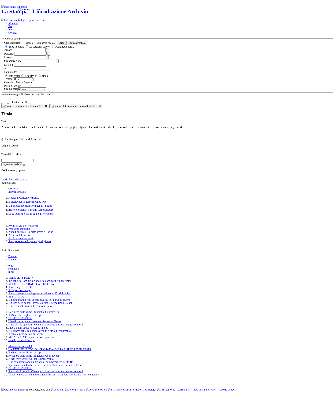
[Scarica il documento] (24, 165)
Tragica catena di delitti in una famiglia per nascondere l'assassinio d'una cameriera (53, 374)
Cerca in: (9, 82)
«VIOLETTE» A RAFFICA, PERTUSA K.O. (34, 283)
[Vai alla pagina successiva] (29, 103)
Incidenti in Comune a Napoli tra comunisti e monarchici (39, 280)
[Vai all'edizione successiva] (6, 103)
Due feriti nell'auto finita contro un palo (30, 306)
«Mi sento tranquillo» (20, 228)
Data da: (8, 64)
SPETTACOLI (16, 296)
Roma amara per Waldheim (23, 225)
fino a (45, 75)
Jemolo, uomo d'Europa (21, 340)
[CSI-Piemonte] (166, 389)
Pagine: (8, 85)
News (11, 29)
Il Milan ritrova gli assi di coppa (25, 315)
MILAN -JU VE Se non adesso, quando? (31, 337)
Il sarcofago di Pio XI (20, 287)
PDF (45, 106)
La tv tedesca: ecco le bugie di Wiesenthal (31, 213)
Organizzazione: (13, 60)
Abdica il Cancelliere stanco (23, 197)
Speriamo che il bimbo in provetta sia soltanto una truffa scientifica (44, 365)
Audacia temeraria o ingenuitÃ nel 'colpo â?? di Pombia (39, 293)
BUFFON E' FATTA (20, 318)
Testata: (8, 78)
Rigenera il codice (12, 164)
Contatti (12, 32)
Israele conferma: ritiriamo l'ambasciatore (30, 209)
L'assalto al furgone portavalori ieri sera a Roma (34, 321)
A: (5, 68)
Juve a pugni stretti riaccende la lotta (28, 327)
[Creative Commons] (13, 389)
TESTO (96, 106)
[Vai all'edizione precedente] (2, 103)
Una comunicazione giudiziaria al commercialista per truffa (40, 361)
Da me (12, 259)
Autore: (8, 49)
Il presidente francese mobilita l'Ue (27, 201)
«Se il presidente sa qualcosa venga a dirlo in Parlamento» (40, 330)
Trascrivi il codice (11, 154)
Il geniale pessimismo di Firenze (26, 333)
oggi (10, 265)
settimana (13, 268)
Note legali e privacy (204, 389)
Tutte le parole (16, 46)
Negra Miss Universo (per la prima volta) (31, 358)
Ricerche (13, 23)
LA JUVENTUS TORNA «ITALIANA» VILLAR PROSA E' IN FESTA (49, 349)
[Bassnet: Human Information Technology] (132, 389)
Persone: (9, 53)
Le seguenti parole (39, 46)
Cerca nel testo (12, 42)
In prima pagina (17, 191)
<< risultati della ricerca (14, 179)
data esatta (14, 75)
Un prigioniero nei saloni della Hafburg (30, 205)
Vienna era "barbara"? (20, 277)
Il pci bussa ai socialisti (21, 238)
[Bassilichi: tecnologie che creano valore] (75, 389)
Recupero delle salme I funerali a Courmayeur (33, 311)
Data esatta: (10, 71)
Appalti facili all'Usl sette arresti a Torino (30, 231)
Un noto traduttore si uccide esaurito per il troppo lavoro (39, 299)
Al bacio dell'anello (19, 235)
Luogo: (8, 57)
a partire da (30, 75)
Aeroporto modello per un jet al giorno (29, 241)
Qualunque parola (64, 46)
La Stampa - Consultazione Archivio (44, 11)
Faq (10, 26)
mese (11, 271)
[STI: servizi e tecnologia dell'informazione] (57, 389)
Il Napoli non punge (19, 290)
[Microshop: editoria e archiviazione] (96, 389)
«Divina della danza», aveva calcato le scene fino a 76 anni (40, 302)
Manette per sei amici (20, 346)
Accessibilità (182, 389)
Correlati (13, 188)
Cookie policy (226, 389)
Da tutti (12, 256)
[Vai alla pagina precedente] (9, 103)
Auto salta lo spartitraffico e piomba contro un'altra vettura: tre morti (45, 324)
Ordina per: (10, 88)
